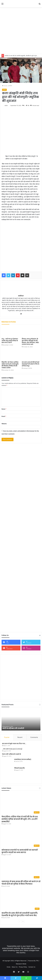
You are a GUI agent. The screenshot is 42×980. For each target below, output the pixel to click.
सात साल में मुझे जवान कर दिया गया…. (14, 744)
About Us (14, 967)
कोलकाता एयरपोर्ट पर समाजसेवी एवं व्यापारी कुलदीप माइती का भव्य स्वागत (20, 851)
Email (4, 416)
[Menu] (2, 4)
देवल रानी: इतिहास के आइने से (11, 754)
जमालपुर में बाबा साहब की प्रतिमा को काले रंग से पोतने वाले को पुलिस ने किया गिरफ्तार (21, 882)
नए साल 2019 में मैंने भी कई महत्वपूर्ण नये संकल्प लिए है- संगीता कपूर (31, 364)
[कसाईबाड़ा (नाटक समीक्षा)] (7, 762)
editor (6, 105)
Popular (6, 737)
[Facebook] (4, 275)
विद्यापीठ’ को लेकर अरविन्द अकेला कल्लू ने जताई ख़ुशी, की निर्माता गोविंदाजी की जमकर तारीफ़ (10, 365)
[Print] (27, 275)
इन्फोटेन (10, 85)
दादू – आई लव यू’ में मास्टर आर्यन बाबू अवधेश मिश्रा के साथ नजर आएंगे (10, 340)
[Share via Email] (22, 275)
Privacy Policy (23, 967)
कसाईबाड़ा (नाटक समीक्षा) (22, 759)
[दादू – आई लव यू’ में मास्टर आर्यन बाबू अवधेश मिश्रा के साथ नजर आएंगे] (11, 331)
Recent (19, 737)
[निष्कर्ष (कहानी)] (7, 774)
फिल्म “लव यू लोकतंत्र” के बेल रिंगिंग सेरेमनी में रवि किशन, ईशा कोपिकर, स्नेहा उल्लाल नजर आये (30, 341)
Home (5, 85)
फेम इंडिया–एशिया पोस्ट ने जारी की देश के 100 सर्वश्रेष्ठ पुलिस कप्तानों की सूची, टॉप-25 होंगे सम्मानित (20, 819)
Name (4, 409)
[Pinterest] (18, 275)
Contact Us (31, 967)
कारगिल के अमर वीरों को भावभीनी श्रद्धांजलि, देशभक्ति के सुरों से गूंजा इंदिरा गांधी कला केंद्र (20, 914)
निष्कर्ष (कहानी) (19, 768)
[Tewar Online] (13, 3)
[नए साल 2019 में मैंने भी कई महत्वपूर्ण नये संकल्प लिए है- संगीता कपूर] (31, 355)
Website (4, 423)
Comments (34, 737)
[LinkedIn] (13, 275)
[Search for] (40, 4)
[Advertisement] (21, 30)
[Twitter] (8, 275)
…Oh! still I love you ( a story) (12, 749)
